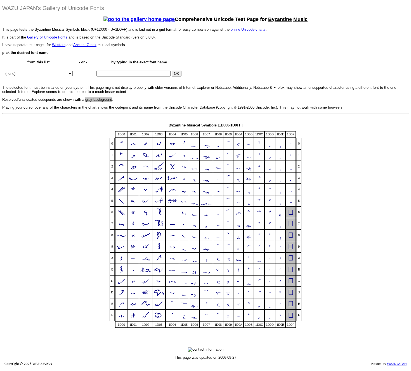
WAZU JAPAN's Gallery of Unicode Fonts (53, 8)
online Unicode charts (248, 29)
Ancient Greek (84, 45)
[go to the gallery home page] (139, 19)
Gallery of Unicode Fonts (47, 37)
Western (58, 45)
